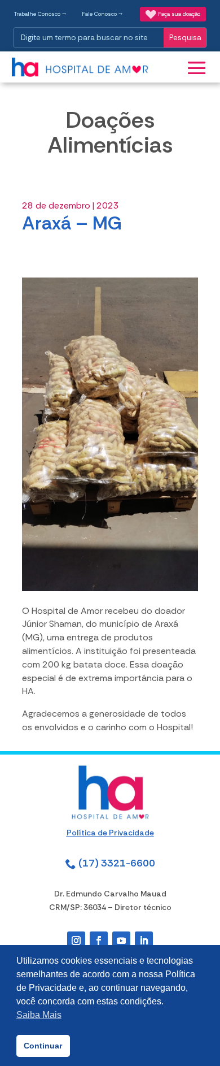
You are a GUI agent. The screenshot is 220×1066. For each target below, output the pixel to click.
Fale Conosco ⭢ (102, 14)
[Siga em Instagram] (76, 940)
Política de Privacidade (110, 832)
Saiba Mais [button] (38, 1015)
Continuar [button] (43, 1045)
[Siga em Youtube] (121, 940)
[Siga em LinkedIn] (144, 940)
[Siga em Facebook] (99, 940)
